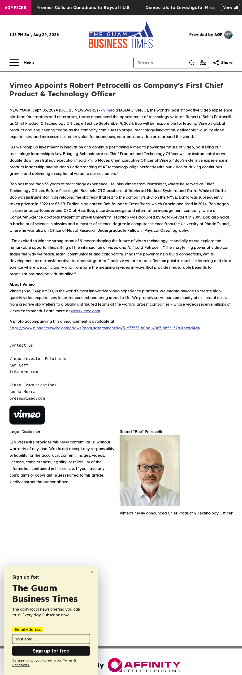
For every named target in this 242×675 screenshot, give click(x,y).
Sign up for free (51, 651)
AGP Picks (15, 7)
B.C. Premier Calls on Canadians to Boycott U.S (78, 7)
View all (230, 7)
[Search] (191, 62)
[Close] (92, 572)
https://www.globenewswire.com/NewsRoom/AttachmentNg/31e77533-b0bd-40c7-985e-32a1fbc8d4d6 (104, 328)
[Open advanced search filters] (203, 62)
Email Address (28, 629)
